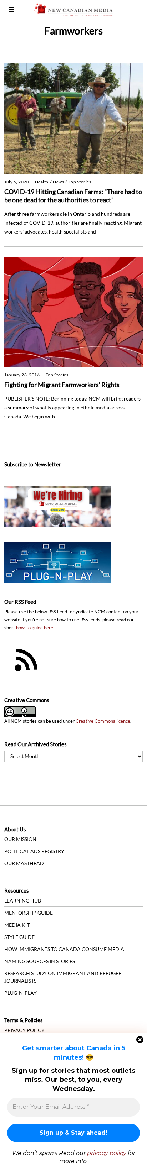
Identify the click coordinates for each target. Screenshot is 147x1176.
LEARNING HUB (22, 901)
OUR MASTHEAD (24, 863)
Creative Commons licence (103, 721)
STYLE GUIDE (19, 937)
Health (42, 181)
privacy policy (106, 1153)
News (58, 181)
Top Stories (80, 181)
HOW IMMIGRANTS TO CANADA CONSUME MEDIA (64, 949)
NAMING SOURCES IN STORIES (39, 961)
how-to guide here (34, 628)
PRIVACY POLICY (24, 1030)
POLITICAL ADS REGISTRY (34, 851)
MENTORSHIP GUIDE (28, 913)
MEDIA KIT (17, 925)
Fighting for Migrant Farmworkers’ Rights (62, 384)
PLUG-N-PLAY (20, 993)
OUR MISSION (20, 839)
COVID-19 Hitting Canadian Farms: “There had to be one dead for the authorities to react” (73, 196)
